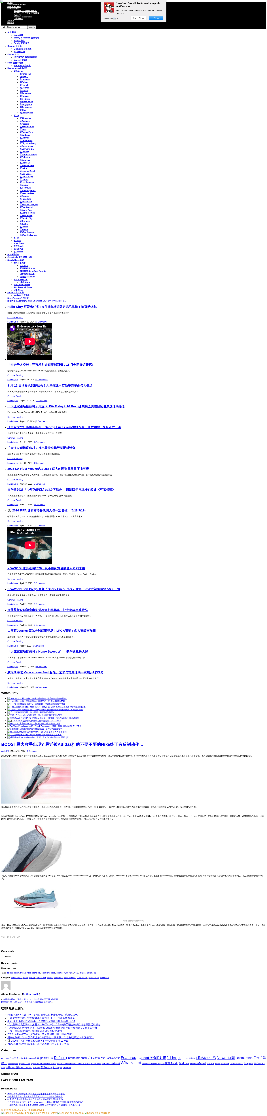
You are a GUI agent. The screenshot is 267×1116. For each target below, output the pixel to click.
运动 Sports (82, 977)
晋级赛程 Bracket (28, 268)
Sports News (24, 1063)
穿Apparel (248, 1063)
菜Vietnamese (26, 113)
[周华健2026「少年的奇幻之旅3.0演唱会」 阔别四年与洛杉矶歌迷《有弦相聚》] (43, 718)
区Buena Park (26, 132)
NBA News (25, 282)
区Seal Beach (26, 215)
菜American (25, 74)
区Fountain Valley (28, 154)
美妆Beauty (259, 1063)
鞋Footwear (94, 977)
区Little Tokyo (26, 177)
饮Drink (17, 240)
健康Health (147, 1063)
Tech (53, 973)
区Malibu (24, 185)
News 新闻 (226, 1057)
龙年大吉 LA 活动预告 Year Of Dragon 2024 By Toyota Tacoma (36, 301)
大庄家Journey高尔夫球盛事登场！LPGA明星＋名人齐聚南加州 (51, 630)
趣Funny (46, 1067)
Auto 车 (13, 1058)
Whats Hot (41, 977)
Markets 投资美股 (22, 295)
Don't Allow (138, 18)
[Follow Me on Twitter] (44, 1113)
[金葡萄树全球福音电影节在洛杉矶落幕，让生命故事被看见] (34, 729)
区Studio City (26, 218)
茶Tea (16, 238)
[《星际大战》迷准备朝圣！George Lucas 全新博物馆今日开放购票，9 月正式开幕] (45, 709)
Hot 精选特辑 (13, 254)
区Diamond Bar (27, 149)
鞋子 (96, 973)
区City (16, 115)
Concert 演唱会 (21, 60)
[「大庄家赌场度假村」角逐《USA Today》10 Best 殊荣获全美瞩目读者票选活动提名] (46, 707)
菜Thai (23, 110)
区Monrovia (25, 188)
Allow (156, 18)
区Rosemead (26, 202)
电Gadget (57, 1067)
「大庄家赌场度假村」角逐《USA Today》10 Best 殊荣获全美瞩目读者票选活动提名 (66, 406)
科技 (76, 973)
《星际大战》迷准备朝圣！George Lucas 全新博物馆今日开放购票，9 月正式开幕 (64, 427)
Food (139, 1058)
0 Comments (42, 322)
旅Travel (201, 1063)
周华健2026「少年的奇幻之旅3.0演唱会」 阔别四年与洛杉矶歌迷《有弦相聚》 (61, 489)
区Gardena (25, 160)
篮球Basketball (21, 279)
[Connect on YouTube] (97, 1113)
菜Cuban (24, 82)
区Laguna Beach (27, 171)
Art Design (5, 1058)
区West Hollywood (28, 235)
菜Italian (24, 90)
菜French (24, 85)
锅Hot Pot (18, 249)
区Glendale (25, 163)
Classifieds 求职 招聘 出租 (19, 257)
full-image (174, 1058)
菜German (24, 88)
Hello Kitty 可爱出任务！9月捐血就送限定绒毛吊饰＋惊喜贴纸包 (52, 306)
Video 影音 (96, 1063)
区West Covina (27, 232)
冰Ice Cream (19, 243)
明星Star (210, 1064)
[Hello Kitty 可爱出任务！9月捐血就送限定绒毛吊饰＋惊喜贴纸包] (37, 698)
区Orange (24, 196)
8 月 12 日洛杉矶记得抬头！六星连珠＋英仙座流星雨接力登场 (50, 385)
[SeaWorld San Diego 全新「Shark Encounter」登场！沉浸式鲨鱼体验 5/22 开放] (44, 726)
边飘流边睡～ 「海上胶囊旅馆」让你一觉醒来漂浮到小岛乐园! (30, 999)
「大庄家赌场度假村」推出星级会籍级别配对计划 (41, 448)
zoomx (60, 973)
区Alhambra (25, 118)
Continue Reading (15, 317)
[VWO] (116, 18)
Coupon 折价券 (14, 46)
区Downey (24, 152)
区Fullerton (25, 157)
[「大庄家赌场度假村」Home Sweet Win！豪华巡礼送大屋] (34, 734)
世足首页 (24, 265)
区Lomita (24, 179)
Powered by (108, 18)
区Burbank (25, 135)
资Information (23, 1067)
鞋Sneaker (104, 977)
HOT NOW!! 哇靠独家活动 (25, 57)
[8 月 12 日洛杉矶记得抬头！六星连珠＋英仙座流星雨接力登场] (36, 704)
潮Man (50, 977)
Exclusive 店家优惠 (23, 49)
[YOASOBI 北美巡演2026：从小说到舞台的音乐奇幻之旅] (33, 723)
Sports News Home (38, 1064)
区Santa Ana (26, 210)
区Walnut (24, 229)
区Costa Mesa (26, 146)
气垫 (66, 973)
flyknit (23, 973)
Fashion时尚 (16, 977)
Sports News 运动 (15, 260)
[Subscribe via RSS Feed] (16, 1113)
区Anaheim (25, 121)
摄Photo (193, 1064)
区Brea (23, 129)
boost (16, 973)
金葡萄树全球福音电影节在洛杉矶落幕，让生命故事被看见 (47, 610)
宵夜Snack (18, 246)
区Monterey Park (28, 190)
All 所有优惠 (19, 51)
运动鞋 (83, 973)
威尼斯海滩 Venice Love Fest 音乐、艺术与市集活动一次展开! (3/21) (55, 672)
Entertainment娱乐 (78, 1057)
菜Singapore (26, 104)
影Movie (184, 1063)
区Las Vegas (26, 174)
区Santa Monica (27, 213)
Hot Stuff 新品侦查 (22, 65)
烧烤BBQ (24, 76)
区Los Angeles (27, 182)
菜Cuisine (18, 71)
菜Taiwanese (26, 107)
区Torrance (25, 221)
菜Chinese (25, 79)
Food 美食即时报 (15, 63)
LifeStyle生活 (29, 977)
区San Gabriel (26, 207)
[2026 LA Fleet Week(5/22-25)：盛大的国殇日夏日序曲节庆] (34, 715)
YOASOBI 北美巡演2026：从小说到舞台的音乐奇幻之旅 (46, 568)
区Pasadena (25, 199)
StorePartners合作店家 (18, 298)
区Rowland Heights (29, 204)
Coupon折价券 (44, 1057)
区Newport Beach (28, 193)
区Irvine (23, 168)
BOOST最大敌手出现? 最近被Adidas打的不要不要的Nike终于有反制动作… (72, 744)
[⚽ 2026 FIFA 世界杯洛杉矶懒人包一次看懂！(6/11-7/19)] (34, 721)
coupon (31, 1058)
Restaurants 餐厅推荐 (17, 68)
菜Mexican (25, 99)
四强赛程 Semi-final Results (33, 271)
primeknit (36, 973)
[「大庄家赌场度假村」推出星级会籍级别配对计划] (30, 712)
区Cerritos (24, 138)
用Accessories (236, 1063)
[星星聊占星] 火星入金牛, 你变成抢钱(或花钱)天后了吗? (26, 1002)
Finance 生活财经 (15, 292)
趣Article (36, 1068)
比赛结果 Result (27, 274)
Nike (29, 973)
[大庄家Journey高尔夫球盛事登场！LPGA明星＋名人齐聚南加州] (37, 732)
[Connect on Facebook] (70, 1113)
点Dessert (18, 252)
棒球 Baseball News (23, 287)
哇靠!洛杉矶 (10, 1110)
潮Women (58, 977)
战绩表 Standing (27, 277)
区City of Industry (28, 143)
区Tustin (24, 224)
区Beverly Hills (27, 127)
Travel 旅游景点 (83, 1063)
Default (60, 1057)
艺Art (3, 1068)
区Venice (24, 227)
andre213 (5, 751)
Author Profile (31, 994)
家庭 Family (171, 1063)
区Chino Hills (26, 140)
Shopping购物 (13, 1064)
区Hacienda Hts (27, 165)
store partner (51, 1064)
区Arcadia (24, 124)
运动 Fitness (70, 977)
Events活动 (98, 1057)
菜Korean (24, 96)
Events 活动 (13, 54)
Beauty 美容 (22, 1058)
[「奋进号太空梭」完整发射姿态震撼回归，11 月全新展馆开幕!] (36, 701)
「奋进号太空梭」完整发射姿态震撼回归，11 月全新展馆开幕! (50, 364)
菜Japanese (25, 93)
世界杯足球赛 (20, 263)
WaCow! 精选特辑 (111, 1063)
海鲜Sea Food (26, 102)
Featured (128, 1057)
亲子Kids (10, 1067)
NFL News (18, 290)
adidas (10, 973)
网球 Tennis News (22, 284)
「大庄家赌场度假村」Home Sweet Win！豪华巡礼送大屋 (47, 651)
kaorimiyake (12, 322)
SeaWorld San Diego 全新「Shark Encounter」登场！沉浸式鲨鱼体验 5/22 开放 (63, 589)
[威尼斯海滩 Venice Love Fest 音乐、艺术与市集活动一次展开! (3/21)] (39, 737)
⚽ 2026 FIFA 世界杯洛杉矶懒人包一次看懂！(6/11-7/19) (46, 510)
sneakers (46, 973)
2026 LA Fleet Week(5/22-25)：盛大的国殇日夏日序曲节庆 (48, 468)
